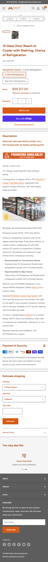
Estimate (10, 421)
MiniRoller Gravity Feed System (24, 296)
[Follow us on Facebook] (4, 544)
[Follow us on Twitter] (9, 544)
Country (6, 382)
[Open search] (33, 8)
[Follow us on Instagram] (14, 544)
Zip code (6, 405)
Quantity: (7, 101)
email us (35, 287)
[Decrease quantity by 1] (15, 101)
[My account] (38, 8)
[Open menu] (4, 8)
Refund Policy (8, 432)
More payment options (24, 124)
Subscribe (11, 530)
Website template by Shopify (13, 557)
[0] (43, 8)
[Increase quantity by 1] (28, 101)
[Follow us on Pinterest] (19, 544)
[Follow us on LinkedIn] (28, 544)
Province (6, 393)
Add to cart (24, 110)
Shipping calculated (20, 93)
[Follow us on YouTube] (24, 544)
